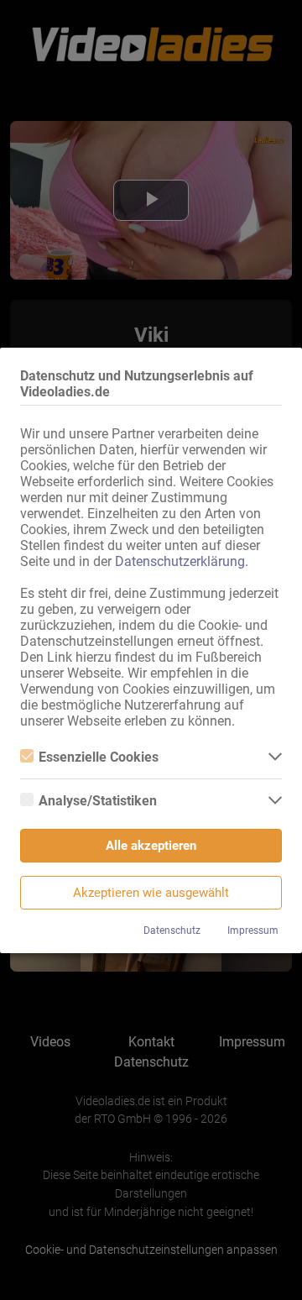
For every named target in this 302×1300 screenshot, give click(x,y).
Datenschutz (171, 930)
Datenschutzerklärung (180, 561)
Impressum (253, 930)
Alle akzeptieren (151, 845)
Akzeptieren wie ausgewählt (151, 892)
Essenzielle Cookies (99, 757)
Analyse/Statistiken (98, 801)
